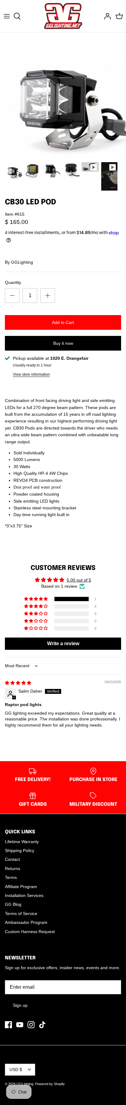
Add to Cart (63, 322)
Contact (12, 859)
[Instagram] (31, 1024)
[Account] (106, 16)
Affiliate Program (21, 886)
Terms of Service (21, 913)
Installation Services (24, 895)
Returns (12, 868)
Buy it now (63, 343)
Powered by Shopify (50, 1084)
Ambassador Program (26, 922)
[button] (36, 599)
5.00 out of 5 (79, 580)
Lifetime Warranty (22, 841)
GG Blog (13, 904)
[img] (18, 682)
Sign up (20, 1005)
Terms (11, 877)
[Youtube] (19, 1024)
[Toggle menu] (6, 16)
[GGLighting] (63, 16)
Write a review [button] (63, 643)
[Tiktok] (42, 1024)
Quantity (13, 282)
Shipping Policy (19, 850)
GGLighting (22, 262)
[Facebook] (8, 1024)
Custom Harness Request (30, 931)
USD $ (15, 1069)
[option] (63, 95)
